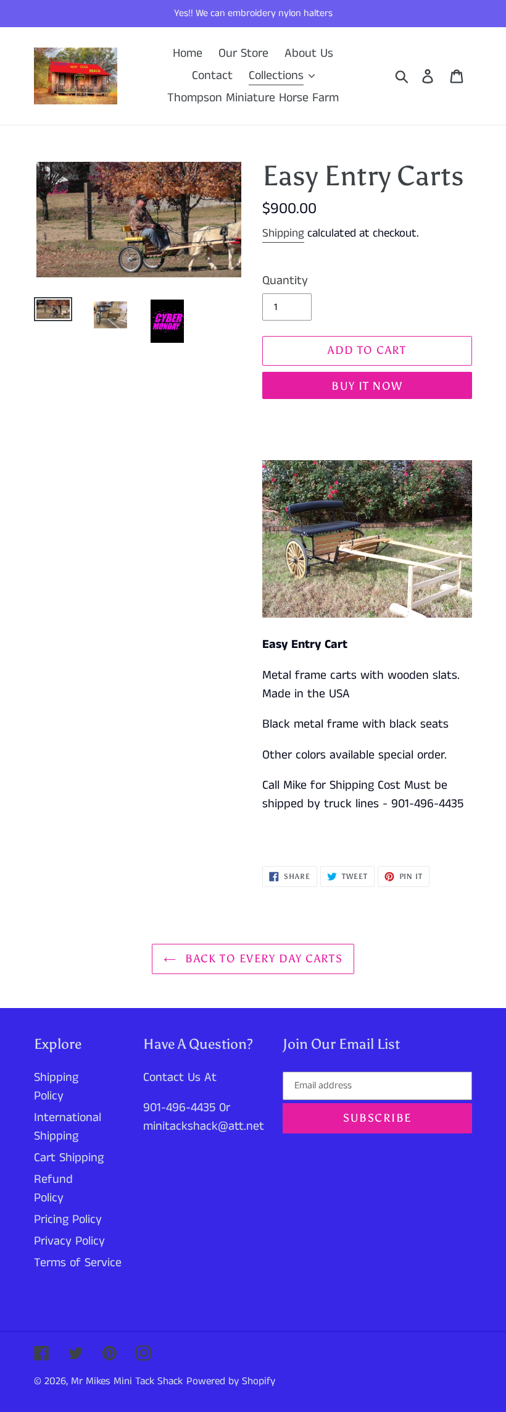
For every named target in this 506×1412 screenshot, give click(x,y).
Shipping (283, 233)
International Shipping (67, 1127)
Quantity (285, 281)
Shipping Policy (56, 1087)
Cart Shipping (69, 1158)
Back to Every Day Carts (262, 958)
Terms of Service (78, 1263)
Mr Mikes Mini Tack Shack (127, 1381)
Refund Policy (53, 1188)
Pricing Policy (68, 1220)
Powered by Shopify (230, 1381)
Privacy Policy (69, 1241)
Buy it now (366, 386)
